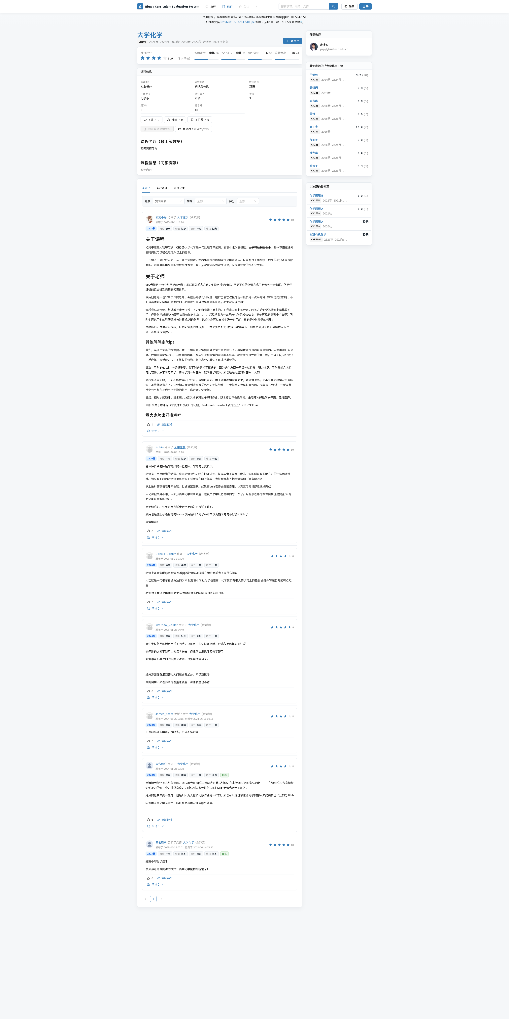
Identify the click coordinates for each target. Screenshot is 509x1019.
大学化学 (182, 217)
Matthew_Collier (166, 625)
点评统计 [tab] (161, 188)
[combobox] (167, 201)
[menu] (238, 6)
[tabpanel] (219, 549)
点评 (213, 7)
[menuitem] (210, 6)
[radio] (143, 58)
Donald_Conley (165, 554)
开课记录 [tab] (179, 188)
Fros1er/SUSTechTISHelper (238, 22)
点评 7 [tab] (146, 188)
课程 (230, 7)
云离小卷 (161, 217)
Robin (159, 447)
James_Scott (164, 714)
